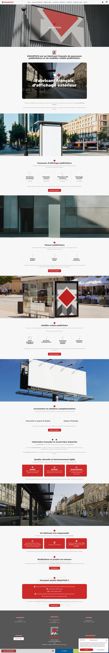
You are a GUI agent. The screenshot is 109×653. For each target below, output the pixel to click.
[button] (106, 640)
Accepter (86, 649)
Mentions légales (54, 640)
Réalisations (62, 2)
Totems (29, 2)
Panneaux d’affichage (37, 2)
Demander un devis (77, 2)
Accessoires (55, 2)
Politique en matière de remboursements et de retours (54, 644)
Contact (85, 2)
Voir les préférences (100, 649)
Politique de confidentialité (54, 641)
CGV (54, 643)
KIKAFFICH (69, 2)
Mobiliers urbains (47, 2)
